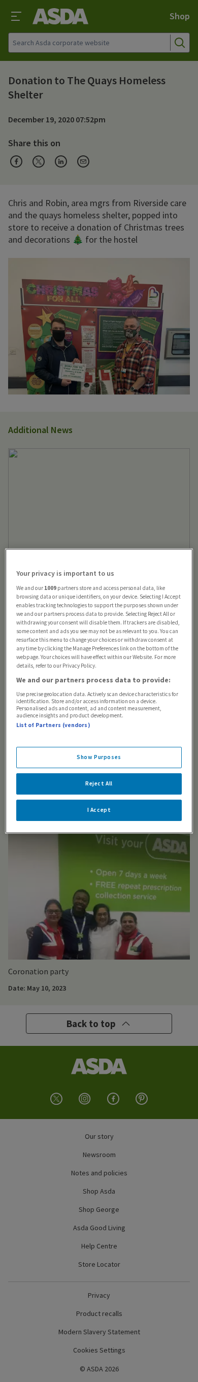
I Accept (99, 809)
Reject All (99, 783)
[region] (99, 691)
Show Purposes (99, 757)
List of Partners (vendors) (53, 725)
